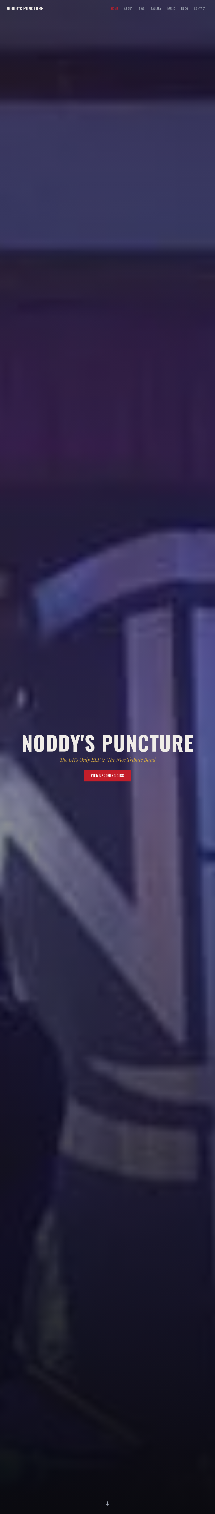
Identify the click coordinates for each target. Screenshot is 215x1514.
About (128, 8)
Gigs (142, 8)
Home (114, 8)
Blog (184, 8)
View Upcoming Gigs (107, 775)
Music (171, 8)
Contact (200, 8)
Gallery (156, 8)
